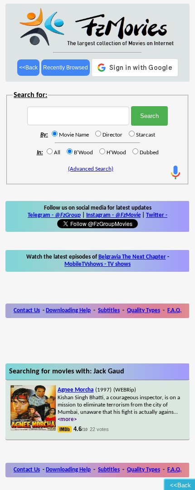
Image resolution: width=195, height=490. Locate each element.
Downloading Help (68, 311)
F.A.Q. (174, 311)
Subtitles (109, 311)
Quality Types (143, 311)
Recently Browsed (65, 67)
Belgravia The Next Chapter (132, 257)
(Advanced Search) (90, 169)
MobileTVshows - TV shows (97, 264)
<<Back (28, 67)
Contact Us (27, 311)
